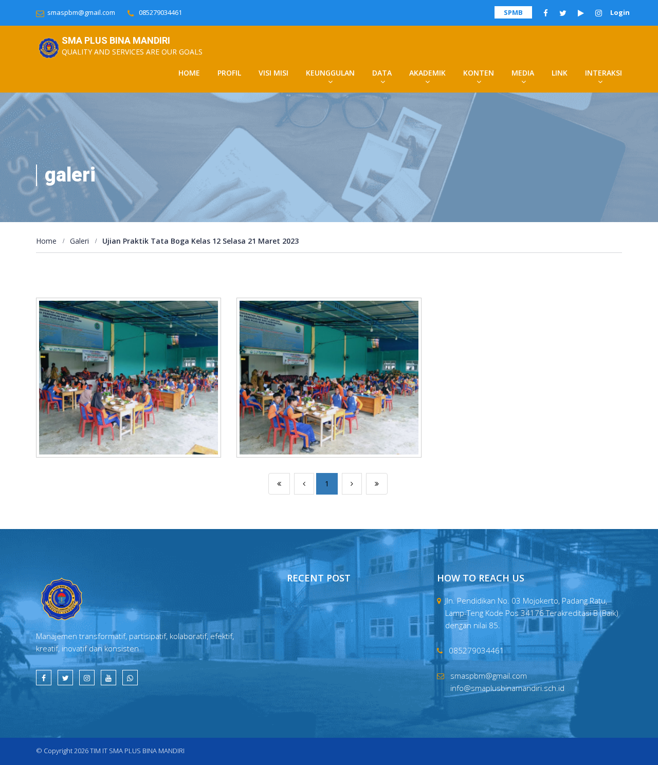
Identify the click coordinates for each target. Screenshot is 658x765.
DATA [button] (382, 73)
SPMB (513, 12)
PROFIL (229, 73)
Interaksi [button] (603, 73)
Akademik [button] (427, 73)
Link (560, 73)
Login (620, 12)
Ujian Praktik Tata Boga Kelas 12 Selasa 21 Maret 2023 (200, 241)
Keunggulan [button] (330, 73)
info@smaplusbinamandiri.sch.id (507, 688)
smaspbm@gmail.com (81, 12)
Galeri (79, 241)
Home (189, 73)
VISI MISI (273, 73)
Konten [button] (478, 73)
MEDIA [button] (522, 73)
